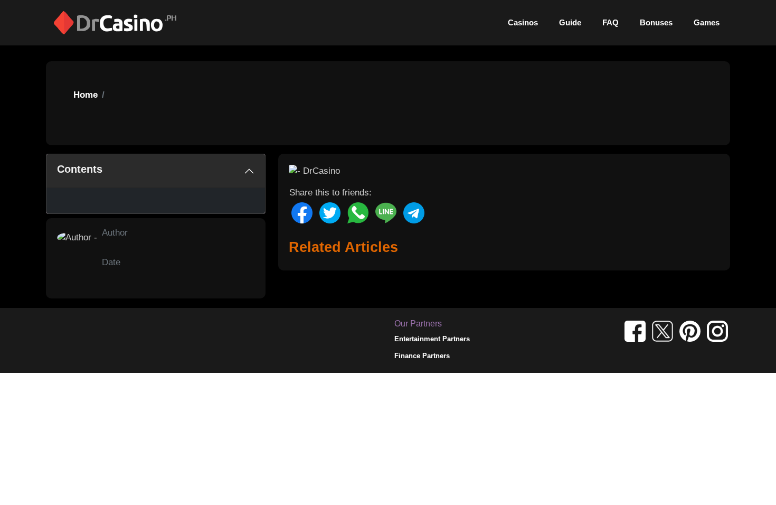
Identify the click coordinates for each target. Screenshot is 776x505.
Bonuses (656, 22)
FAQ (610, 22)
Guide (570, 22)
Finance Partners (422, 356)
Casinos (523, 22)
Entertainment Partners (432, 339)
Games (707, 22)
